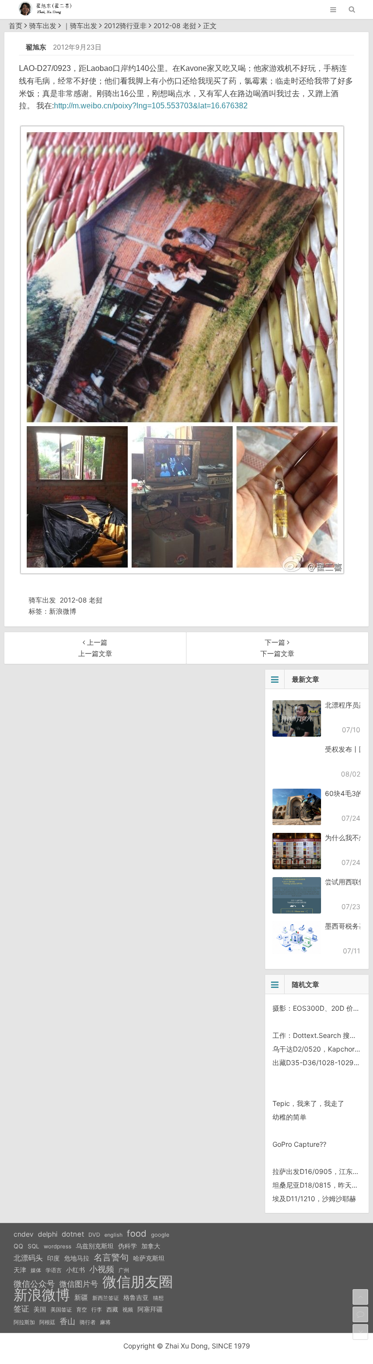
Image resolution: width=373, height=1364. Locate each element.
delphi (47, 1234)
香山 (67, 1321)
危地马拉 (76, 1258)
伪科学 (127, 1246)
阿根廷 (47, 1322)
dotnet (73, 1234)
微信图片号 (78, 1284)
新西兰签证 (105, 1298)
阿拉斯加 (24, 1322)
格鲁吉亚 (136, 1297)
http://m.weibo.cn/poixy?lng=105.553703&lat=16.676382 (151, 106)
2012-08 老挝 (174, 25)
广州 (124, 1270)
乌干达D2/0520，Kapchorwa (318, 1049)
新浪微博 (62, 611)
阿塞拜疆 (150, 1309)
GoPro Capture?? (299, 1144)
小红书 (75, 1270)
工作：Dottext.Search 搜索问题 (321, 1035)
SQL (33, 1246)
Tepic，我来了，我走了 (308, 1103)
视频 (127, 1309)
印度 (53, 1258)
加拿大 (150, 1246)
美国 (40, 1309)
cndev (24, 1234)
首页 (15, 25)
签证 (21, 1308)
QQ (18, 1246)
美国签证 (61, 1309)
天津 (20, 1270)
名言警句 (111, 1257)
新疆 (81, 1297)
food (137, 1233)
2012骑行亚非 (125, 25)
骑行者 (88, 1322)
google (160, 1234)
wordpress (57, 1246)
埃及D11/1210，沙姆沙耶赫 (314, 1198)
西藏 (112, 1309)
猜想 (158, 1298)
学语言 (54, 1270)
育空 (81, 1310)
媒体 (36, 1270)
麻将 (105, 1322)
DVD (94, 1234)
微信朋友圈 (137, 1282)
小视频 (101, 1269)
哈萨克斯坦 (149, 1258)
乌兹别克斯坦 (95, 1246)
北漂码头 (28, 1257)
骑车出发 (42, 25)
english (113, 1235)
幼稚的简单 (289, 1117)
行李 (96, 1310)
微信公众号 (34, 1284)
